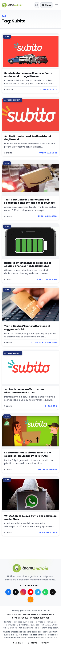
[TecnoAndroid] (14, 5)
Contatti (32, 642)
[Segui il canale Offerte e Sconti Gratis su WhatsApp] (45, 592)
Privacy (45, 642)
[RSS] (30, 599)
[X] (16, 592)
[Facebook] (8, 592)
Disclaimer (18, 642)
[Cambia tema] (36, 5)
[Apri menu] (56, 5)
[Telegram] (38, 592)
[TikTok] (53, 592)
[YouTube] (30, 592)
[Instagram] (23, 592)
